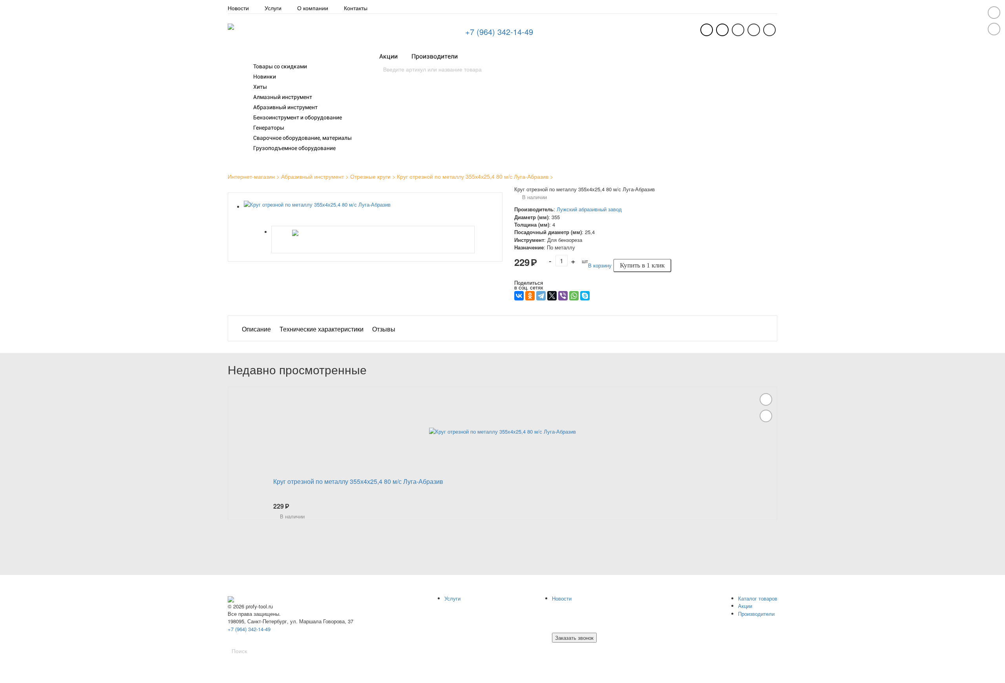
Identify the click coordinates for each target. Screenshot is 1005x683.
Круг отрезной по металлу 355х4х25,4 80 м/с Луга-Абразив (472, 176)
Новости (238, 8)
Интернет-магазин (251, 176)
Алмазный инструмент (282, 97)
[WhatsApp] (574, 295)
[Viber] (563, 295)
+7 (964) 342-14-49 (499, 31)
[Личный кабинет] (722, 30)
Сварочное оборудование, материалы (302, 138)
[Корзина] (769, 30)
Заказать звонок (574, 637)
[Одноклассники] (530, 295)
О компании (312, 8)
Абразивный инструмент (285, 107)
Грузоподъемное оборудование (294, 148)
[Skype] (585, 295)
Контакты (355, 8)
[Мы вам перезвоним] (706, 30)
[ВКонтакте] (519, 295)
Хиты (260, 87)
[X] (552, 295)
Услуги (273, 8)
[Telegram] (541, 295)
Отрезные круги (370, 176)
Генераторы (268, 128)
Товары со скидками (280, 66)
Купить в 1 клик (642, 265)
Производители (434, 56)
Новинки (264, 76)
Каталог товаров (266, 56)
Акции (388, 56)
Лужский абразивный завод (589, 209)
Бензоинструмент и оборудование (297, 117)
